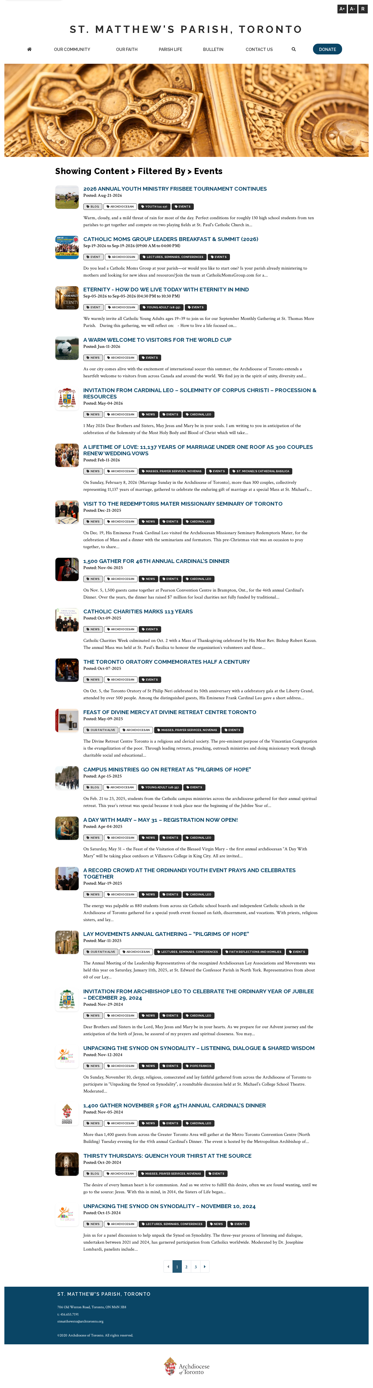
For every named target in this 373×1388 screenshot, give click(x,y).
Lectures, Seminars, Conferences (174, 257)
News (94, 357)
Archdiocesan (121, 206)
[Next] (205, 1266)
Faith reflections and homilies (254, 951)
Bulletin (213, 49)
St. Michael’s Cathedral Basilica (262, 471)
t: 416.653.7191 (68, 1314)
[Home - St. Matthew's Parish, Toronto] (29, 49)
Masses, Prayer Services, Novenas (173, 471)
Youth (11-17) (155, 206)
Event (95, 257)
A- (352, 9)
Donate (327, 49)
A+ (342, 9)
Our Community (72, 49)
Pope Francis (200, 1065)
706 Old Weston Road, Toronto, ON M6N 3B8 (91, 1307)
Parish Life (170, 49)
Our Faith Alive (102, 730)
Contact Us (259, 49)
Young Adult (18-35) (163, 307)
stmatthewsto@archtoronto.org (80, 1321)
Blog (94, 206)
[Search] (293, 49)
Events (184, 206)
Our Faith (127, 49)
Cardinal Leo (200, 414)
